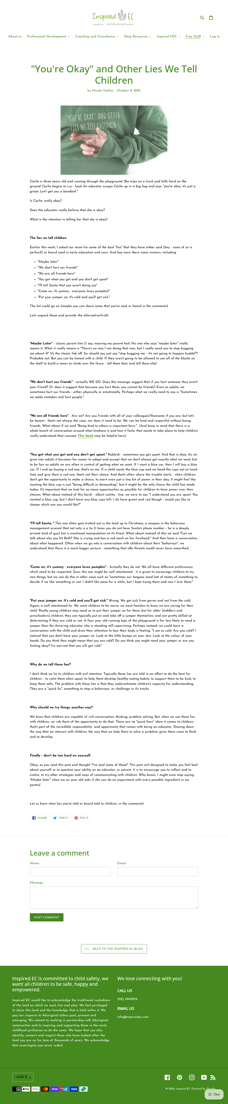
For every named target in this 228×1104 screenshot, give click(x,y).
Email (121, 863)
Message (36, 882)
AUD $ (21, 1077)
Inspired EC (183, 1089)
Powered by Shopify (203, 1089)
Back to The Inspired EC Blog (117, 949)
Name (34, 863)
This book (85, 436)
